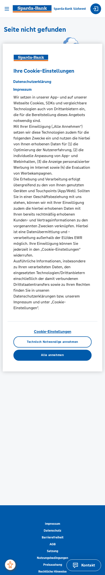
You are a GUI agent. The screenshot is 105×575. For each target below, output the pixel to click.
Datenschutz (52, 531)
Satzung (52, 551)
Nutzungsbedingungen (52, 558)
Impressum (52, 524)
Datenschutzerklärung (32, 81)
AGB (53, 544)
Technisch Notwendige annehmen (52, 342)
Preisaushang (52, 565)
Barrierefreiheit (52, 537)
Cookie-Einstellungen (52, 331)
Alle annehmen (52, 355)
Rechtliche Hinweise (52, 572)
